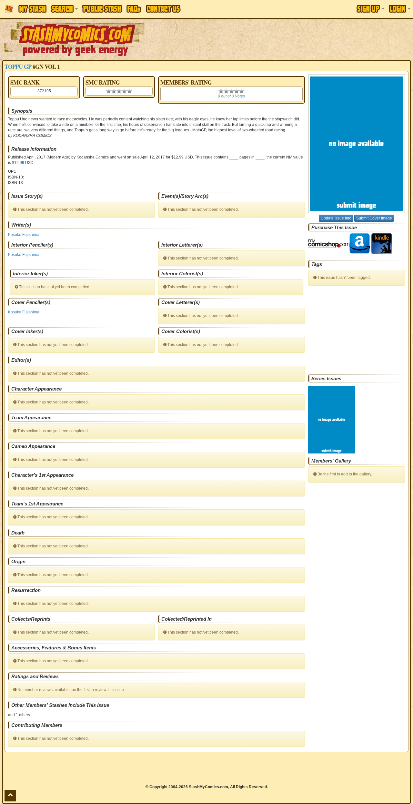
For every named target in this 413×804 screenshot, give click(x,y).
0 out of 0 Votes (231, 96)
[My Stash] (32, 8)
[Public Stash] (102, 8)
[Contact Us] (163, 8)
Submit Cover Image (374, 218)
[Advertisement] (291, 38)
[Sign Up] (370, 8)
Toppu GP (18, 66)
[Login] (400, 8)
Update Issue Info (336, 218)
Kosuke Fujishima (23, 234)
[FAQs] (134, 9)
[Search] (64, 8)
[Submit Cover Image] (356, 144)
